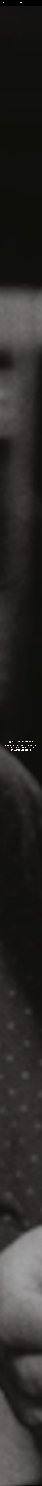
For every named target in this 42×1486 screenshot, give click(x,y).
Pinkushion (16, 742)
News (22, 742)
